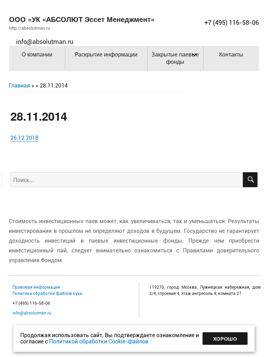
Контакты (231, 54)
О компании (37, 54)
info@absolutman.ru (32, 313)
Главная (19, 85)
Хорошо (225, 338)
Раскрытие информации (106, 54)
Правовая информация (36, 287)
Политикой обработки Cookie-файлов (98, 341)
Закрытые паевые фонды (175, 58)
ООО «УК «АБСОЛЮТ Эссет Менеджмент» (82, 19)
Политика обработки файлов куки (47, 293)
